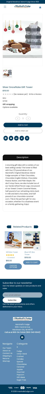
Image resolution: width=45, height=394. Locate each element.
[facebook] (22, 337)
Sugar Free (21, 380)
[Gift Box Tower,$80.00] (13, 239)
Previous (8, 248)
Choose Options (13, 266)
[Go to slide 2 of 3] (22, 274)
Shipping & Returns (7, 357)
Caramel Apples (20, 368)
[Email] (11, 138)
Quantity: (23, 114)
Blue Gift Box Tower (30, 253)
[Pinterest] (27, 138)
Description (22, 157)
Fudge (19, 351)
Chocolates (22, 364)
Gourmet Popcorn (21, 373)
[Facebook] (6, 138)
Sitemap (6, 361)
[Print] (16, 138)
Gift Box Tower (12, 252)
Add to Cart (32, 262)
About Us (6, 350)
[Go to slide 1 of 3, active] (19, 274)
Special (20, 361)
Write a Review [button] (35, 94)
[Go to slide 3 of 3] (26, 274)
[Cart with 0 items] (39, 6)
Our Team (7, 348)
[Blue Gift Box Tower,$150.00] (31, 239)
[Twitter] (22, 138)
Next (37, 248)
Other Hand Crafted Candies (22, 356)
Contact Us (7, 353)
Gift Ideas (21, 377)
